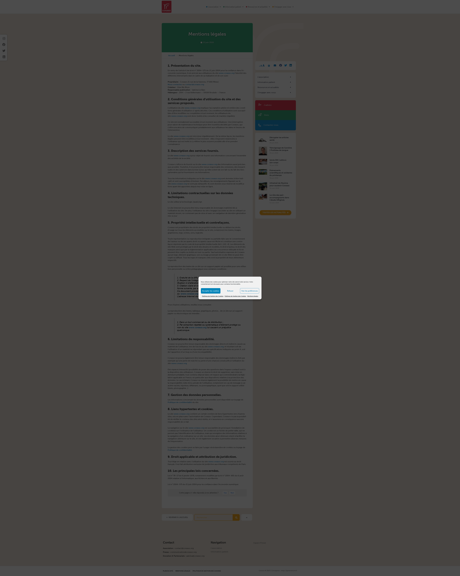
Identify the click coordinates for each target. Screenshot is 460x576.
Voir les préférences (249, 291)
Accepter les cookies (210, 291)
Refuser (230, 291)
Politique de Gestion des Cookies (212, 296)
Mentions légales (252, 296)
